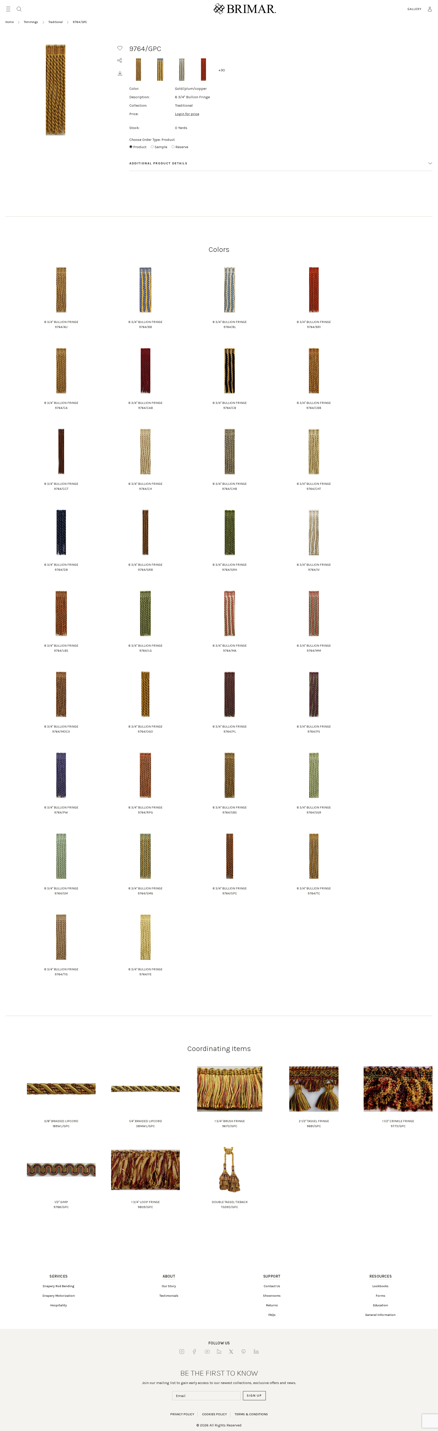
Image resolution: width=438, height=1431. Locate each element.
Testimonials (168, 1296)
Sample (161, 147)
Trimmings (31, 22)
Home (9, 22)
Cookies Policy (214, 1414)
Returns (272, 1305)
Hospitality (58, 1305)
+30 (221, 70)
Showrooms (272, 1296)
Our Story (169, 1286)
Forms (380, 1296)
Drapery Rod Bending (58, 1286)
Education (380, 1305)
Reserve (181, 147)
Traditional (55, 22)
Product (139, 147)
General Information (380, 1315)
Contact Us (272, 1286)
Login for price (187, 114)
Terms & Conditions (251, 1414)
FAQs (272, 1315)
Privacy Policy (182, 1414)
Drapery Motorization (58, 1296)
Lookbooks (380, 1286)
